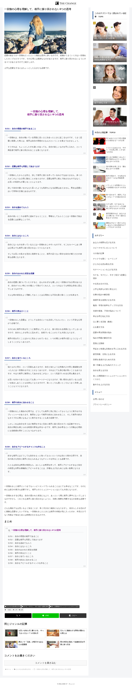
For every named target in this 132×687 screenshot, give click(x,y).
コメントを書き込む (45, 663)
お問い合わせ (98, 399)
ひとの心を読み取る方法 (13, 606)
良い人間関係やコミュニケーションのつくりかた (65, 606)
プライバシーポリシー (102, 404)
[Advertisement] (45, 86)
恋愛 (21, 610)
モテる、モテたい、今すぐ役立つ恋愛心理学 (36, 606)
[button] (73, 615)
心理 (16, 610)
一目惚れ (8, 610)
